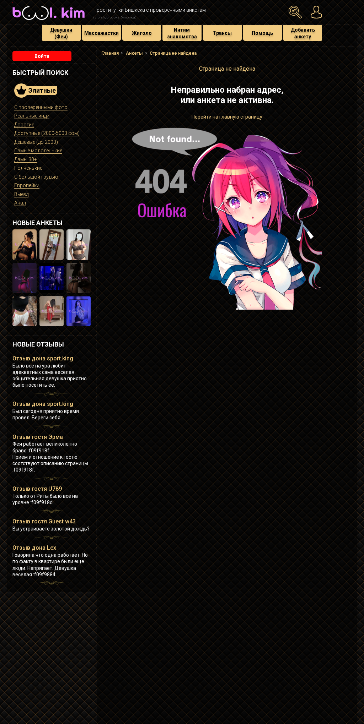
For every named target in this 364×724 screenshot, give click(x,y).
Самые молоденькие (38, 150)
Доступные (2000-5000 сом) (47, 133)
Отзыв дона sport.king (42, 358)
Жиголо (142, 33)
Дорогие (24, 124)
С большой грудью (36, 177)
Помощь (262, 33)
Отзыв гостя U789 (37, 488)
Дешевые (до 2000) (36, 142)
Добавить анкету (303, 33)
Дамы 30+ (25, 159)
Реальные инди (31, 116)
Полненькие (28, 168)
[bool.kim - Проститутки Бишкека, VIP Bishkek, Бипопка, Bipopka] (48, 21)
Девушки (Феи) (61, 33)
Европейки (26, 185)
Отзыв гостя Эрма (37, 437)
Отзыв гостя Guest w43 (44, 521)
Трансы (222, 33)
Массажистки (101, 33)
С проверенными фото (41, 107)
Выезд (21, 194)
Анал (20, 203)
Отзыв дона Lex (34, 547)
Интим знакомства (182, 33)
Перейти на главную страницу (227, 117)
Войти (41, 56)
